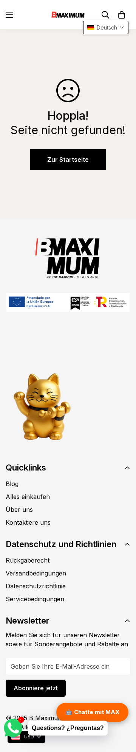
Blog (12, 484)
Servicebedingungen (35, 599)
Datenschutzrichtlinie (36, 586)
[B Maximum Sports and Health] (68, 14)
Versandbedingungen (36, 573)
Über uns (19, 509)
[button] (121, 14)
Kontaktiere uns (28, 522)
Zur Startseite (68, 159)
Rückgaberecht (27, 560)
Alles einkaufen (28, 496)
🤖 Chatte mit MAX (92, 712)
